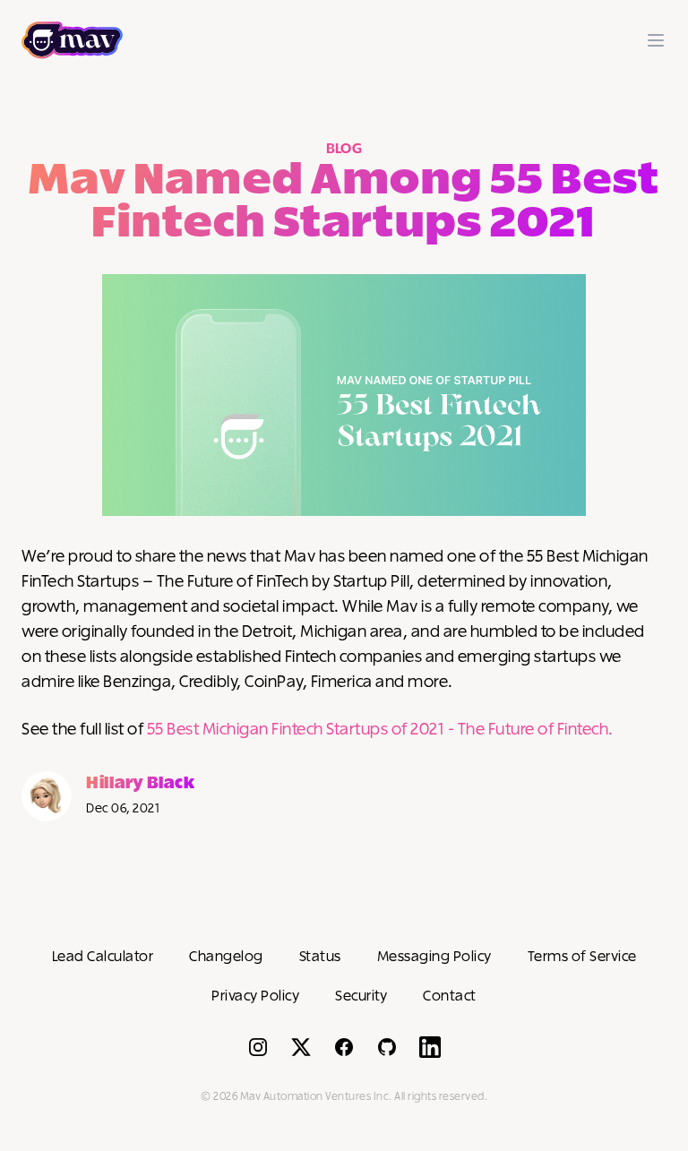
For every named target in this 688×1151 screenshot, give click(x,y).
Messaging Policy (434, 956)
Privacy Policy (255, 996)
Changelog (226, 956)
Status (320, 956)
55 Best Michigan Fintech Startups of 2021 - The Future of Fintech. (380, 730)
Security (361, 996)
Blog (344, 149)
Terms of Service (582, 956)
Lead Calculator (103, 956)
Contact (450, 996)
